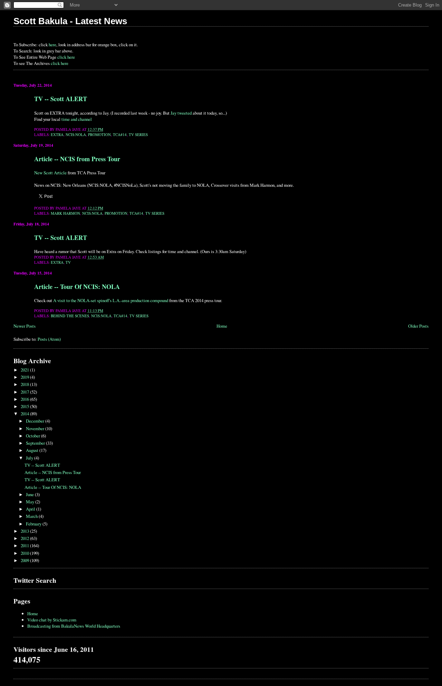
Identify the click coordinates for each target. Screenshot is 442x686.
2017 (25, 392)
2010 (25, 553)
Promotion (99, 134)
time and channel (76, 119)
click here (66, 57)
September (36, 443)
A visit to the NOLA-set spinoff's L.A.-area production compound (110, 300)
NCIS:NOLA (76, 134)
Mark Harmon (65, 213)
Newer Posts (24, 326)
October (33, 436)
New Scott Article (50, 173)
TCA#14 (120, 134)
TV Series (138, 134)
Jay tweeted (181, 113)
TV (68, 262)
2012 (25, 538)
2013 (25, 531)
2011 (25, 545)
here (52, 44)
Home (222, 326)
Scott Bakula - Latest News (70, 21)
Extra (57, 134)
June (30, 494)
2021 (25, 370)
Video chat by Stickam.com (51, 620)
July (30, 458)
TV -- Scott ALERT (60, 98)
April (31, 509)
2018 (25, 384)
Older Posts (418, 326)
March (32, 516)
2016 (25, 399)
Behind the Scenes (70, 315)
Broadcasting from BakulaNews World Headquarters (73, 626)
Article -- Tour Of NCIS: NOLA (77, 286)
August (32, 450)
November (35, 428)
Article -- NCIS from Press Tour (77, 158)
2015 (25, 406)
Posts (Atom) (49, 339)
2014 (25, 413)
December (35, 421)
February (34, 524)
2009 (25, 560)
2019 (25, 377)
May (30, 502)
